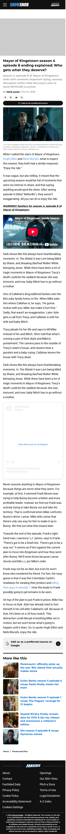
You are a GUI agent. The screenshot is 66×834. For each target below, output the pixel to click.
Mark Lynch (13, 91)
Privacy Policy (10, 790)
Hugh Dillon (10, 158)
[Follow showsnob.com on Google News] (58, 643)
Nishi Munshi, (31, 158)
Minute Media (17, 815)
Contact (7, 778)
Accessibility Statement (16, 801)
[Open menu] (5, 4)
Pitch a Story (47, 784)
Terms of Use (48, 790)
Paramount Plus (20, 751)
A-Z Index (45, 801)
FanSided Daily (11, 784)
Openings (45, 773)
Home (6, 751)
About (6, 773)
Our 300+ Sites (49, 778)
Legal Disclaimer (50, 795)
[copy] (22, 97)
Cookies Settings (12, 807)
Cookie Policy (10, 795)
